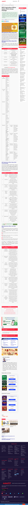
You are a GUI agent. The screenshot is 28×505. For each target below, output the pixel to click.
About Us (16, 470)
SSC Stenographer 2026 (4, 451)
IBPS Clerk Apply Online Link (22, 12)
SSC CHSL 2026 (16, 465)
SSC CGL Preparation (4, 476)
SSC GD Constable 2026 (4, 448)
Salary (7, 416)
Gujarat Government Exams (17, 451)
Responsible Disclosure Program (4, 502)
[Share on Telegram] (3, 21)
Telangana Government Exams (17, 446)
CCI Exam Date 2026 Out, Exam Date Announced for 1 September (22, 59)
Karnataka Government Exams (10, 451)
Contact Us (16, 471)
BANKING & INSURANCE (9, 470)
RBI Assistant (3, 477)
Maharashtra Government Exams (17, 448)
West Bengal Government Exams (17, 449)
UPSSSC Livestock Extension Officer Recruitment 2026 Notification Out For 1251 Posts (22, 69)
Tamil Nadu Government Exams (10, 453)
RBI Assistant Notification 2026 (23, 455)
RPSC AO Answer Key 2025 (9, 309)
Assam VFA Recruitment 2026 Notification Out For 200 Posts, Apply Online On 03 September (22, 65)
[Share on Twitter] (7, 21)
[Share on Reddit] (5, 21)
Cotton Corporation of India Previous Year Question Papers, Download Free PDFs (22, 76)
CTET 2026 (16, 464)
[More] (18, 1)
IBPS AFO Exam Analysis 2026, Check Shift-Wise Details (22, 49)
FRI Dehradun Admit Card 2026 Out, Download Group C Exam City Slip (23, 52)
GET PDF (24, 504)
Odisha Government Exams (10, 448)
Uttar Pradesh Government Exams (23, 451)
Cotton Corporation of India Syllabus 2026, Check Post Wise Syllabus (22, 80)
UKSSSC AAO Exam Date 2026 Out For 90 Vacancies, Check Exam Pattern (23, 88)
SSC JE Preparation (4, 475)
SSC (8, 472)
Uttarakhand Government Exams (23, 449)
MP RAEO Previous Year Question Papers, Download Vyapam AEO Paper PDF (22, 99)
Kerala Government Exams (10, 449)
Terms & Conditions (17, 502)
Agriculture (4, 416)
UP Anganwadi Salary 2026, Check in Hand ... (5, 433)
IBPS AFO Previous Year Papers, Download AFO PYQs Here (22, 62)
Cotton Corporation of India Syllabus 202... (13, 426)
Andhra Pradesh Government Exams (10, 446)
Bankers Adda (9, 460)
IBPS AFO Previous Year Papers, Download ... (5, 426)
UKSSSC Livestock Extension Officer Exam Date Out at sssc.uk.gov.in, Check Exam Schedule (22, 92)
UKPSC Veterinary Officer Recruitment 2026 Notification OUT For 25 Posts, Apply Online (23, 96)
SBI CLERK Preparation (3, 472)
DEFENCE (9, 475)
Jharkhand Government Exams (17, 453)
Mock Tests (22, 470)
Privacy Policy (22, 502)
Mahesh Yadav (4, 19)
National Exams (15, 1)
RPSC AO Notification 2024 (11, 67)
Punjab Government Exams (23, 448)
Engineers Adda (10, 461)
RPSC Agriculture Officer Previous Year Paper (9, 312)
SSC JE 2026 (16, 463)
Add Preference (15, 224)
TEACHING (9, 474)
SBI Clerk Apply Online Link (22, 10)
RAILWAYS (9, 473)
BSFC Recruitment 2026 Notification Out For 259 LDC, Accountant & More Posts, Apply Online (22, 73)
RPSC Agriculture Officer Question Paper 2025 (9, 313)
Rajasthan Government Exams (23, 453)
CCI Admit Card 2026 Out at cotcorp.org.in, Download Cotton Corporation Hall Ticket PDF (23, 84)
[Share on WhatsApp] (2, 21)
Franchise (16, 475)
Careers (17, 474)
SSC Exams (22, 460)
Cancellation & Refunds (11, 502)
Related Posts (3, 419)
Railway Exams (22, 462)
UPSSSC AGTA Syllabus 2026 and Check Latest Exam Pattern (22, 56)
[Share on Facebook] (6, 21)
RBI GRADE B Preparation (3, 479)
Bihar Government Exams (23, 446)
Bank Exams (22, 461)
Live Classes (22, 471)
